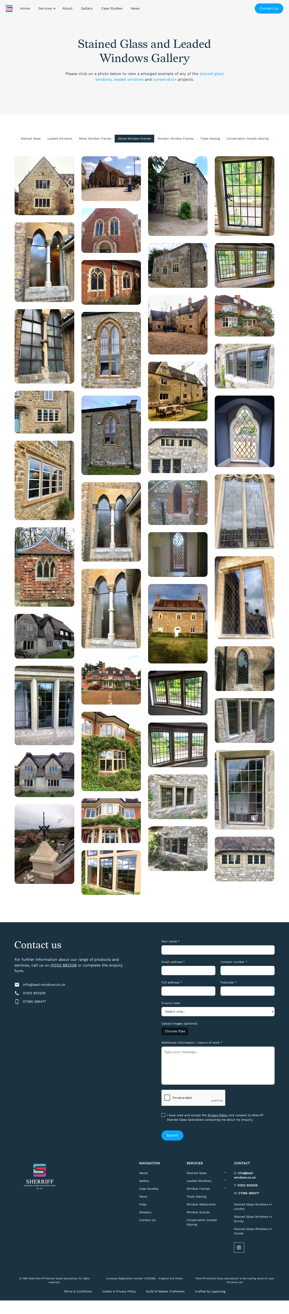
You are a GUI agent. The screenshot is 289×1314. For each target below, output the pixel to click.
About (143, 1173)
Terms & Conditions (78, 1291)
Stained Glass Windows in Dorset (253, 1231)
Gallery (144, 1180)
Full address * (171, 982)
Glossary (145, 1212)
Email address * (173, 962)
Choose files (175, 1031)
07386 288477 (34, 1002)
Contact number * (233, 962)
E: (245, 1175)
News (143, 1196)
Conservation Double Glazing (202, 1222)
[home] (9, 8)
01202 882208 (64, 965)
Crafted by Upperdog (210, 1291)
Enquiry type (170, 1003)
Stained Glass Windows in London (253, 1206)
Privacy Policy (218, 1115)
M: (246, 1193)
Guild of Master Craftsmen (165, 1291)
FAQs (142, 1204)
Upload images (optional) (179, 1023)
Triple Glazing (196, 1196)
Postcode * (228, 982)
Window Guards (198, 1212)
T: (246, 1185)
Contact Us (269, 8)
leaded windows (129, 79)
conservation (165, 79)
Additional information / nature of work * (191, 1042)
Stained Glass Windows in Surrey (253, 1219)
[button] (46, 8)
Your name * (170, 941)
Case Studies (148, 1188)
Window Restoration (201, 1204)
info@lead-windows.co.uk (44, 985)
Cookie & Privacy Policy (119, 1291)
